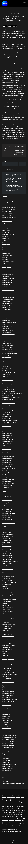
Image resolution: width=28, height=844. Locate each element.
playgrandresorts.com (8, 479)
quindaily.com (6, 756)
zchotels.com (5, 722)
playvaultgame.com (7, 477)
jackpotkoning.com (7, 454)
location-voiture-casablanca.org (11, 397)
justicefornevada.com (8, 303)
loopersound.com (7, 546)
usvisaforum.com (7, 540)
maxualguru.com (6, 267)
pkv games (16, 13)
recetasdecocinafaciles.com (9, 619)
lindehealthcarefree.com (8, 209)
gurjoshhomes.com (7, 563)
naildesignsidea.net (7, 620)
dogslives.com (6, 328)
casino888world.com (7, 414)
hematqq (4, 824)
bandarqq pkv (16, 795)
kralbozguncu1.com (7, 697)
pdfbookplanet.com (7, 330)
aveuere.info (5, 276)
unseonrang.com (6, 317)
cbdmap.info (5, 225)
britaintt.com (5, 778)
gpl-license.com (6, 676)
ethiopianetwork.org (7, 299)
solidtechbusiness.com (8, 389)
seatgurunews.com (7, 584)
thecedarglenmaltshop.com (9, 202)
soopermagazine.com (8, 739)
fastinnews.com (6, 449)
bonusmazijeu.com (7, 431)
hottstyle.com (6, 689)
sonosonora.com (6, 574)
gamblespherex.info (7, 359)
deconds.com (6, 779)
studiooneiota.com (7, 341)
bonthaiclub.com (6, 567)
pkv (3, 825)
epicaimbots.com (7, 661)
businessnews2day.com (8, 384)
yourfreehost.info (6, 559)
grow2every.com (6, 678)
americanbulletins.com (8, 636)
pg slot (20, 801)
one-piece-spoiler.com (8, 340)
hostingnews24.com (7, 687)
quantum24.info (6, 374)
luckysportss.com (6, 460)
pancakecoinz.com (7, 238)
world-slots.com (6, 232)
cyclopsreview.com (7, 649)
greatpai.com (5, 622)
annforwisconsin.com (8, 525)
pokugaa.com (6, 476)
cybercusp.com (6, 776)
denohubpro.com (6, 336)
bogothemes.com (7, 555)
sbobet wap (21, 818)
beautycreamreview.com (9, 645)
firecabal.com (6, 670)
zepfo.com (5, 724)
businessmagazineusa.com (9, 378)
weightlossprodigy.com (8, 261)
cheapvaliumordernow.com (9, 407)
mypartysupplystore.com (8, 523)
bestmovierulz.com (7, 542)
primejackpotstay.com (8, 474)
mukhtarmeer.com (7, 707)
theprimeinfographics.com (9, 405)
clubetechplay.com (7, 441)
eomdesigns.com (6, 363)
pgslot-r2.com (6, 718)
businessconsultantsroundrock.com (11, 772)
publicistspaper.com (7, 755)
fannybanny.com (6, 451)
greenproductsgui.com (8, 280)
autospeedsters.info (7, 349)
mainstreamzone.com (8, 292)
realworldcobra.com (7, 345)
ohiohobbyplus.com (7, 553)
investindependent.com (8, 695)
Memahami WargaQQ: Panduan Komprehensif (12, 182)
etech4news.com (7, 663)
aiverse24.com (6, 760)
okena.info (5, 590)
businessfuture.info (7, 221)
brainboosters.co (6, 515)
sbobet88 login (19, 820)
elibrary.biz (5, 597)
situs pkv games (9, 799)
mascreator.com (6, 703)
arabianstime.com (7, 640)
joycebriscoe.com (7, 519)
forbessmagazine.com (8, 672)
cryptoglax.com (6, 551)
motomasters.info (7, 368)
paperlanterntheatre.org (8, 624)
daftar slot (20, 825)
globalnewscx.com (7, 326)
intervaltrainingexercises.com (10, 420)
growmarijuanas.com (7, 294)
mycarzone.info (6, 370)
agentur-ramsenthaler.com (9, 361)
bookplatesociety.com (8, 571)
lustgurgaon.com (6, 249)
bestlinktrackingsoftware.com (10, 428)
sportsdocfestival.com (8, 483)
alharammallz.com (7, 634)
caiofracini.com (6, 313)
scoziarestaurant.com (8, 747)
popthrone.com (6, 230)
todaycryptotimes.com (8, 732)
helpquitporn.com (7, 684)
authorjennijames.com (8, 607)
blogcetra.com (6, 320)
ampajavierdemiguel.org (8, 513)
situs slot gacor (6, 804)
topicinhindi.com (6, 205)
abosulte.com (6, 758)
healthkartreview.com (8, 682)
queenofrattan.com (7, 332)
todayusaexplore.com (8, 502)
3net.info (4, 586)
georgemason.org (7, 204)
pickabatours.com (7, 215)
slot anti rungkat (13, 802)
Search (4, 161)
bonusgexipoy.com (7, 437)
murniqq (19, 822)
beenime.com (6, 408)
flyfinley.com (5, 240)
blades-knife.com (7, 338)
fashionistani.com (7, 666)
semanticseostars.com (8, 290)
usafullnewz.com (6, 496)
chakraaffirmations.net (8, 246)
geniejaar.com (6, 251)
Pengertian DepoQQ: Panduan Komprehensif (13, 178)
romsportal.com (6, 481)
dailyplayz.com (6, 445)
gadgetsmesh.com (7, 301)
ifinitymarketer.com (7, 453)
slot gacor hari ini (12, 829)
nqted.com (5, 710)
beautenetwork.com (7, 766)
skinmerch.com (6, 538)
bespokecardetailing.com (9, 594)
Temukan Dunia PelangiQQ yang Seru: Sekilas (13, 189)
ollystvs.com (5, 324)
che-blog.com (6, 236)
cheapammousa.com (8, 615)
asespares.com (6, 638)
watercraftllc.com (7, 628)
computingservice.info (8, 311)
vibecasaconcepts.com (8, 372)
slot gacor (15, 801)
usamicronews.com (7, 464)
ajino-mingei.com (7, 557)
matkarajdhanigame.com (9, 228)
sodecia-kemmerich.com (9, 410)
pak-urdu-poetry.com (8, 318)
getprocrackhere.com (8, 447)
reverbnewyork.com (7, 536)
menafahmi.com (6, 705)
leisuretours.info (6, 305)
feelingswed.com (6, 668)
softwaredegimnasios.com (9, 737)
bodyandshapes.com (7, 770)
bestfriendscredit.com (8, 596)
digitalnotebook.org (7, 265)
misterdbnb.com (6, 416)
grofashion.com (6, 466)
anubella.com (6, 762)
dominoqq (16, 824)
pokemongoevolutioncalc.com (10, 468)
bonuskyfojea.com (7, 433)
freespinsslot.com (7, 272)
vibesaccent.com (7, 511)
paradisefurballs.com (7, 274)
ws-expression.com (7, 720)
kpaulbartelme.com (7, 399)
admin (4, 26)
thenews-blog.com (7, 730)
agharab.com (5, 613)
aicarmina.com (6, 521)
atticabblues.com (7, 642)
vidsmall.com (5, 382)
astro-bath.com (6, 601)
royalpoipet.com (6, 424)
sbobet (4, 801)
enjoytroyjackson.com (8, 659)
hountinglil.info (6, 244)
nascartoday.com (7, 709)
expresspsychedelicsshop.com (10, 664)
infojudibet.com (6, 223)
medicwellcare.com (7, 380)
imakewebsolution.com (8, 234)
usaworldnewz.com (7, 500)
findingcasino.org (6, 343)
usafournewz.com (7, 505)
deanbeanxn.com (7, 226)
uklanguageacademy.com (9, 207)
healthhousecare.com (8, 680)
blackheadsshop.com (8, 395)
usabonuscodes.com (7, 733)
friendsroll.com (6, 578)
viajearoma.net (6, 609)
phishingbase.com (7, 470)
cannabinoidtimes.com (8, 278)
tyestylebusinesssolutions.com (10, 422)
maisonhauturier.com (8, 701)
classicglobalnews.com (8, 774)
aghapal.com (5, 603)
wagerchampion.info (7, 351)
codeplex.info (5, 588)
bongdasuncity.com (7, 269)
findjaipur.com (6, 527)
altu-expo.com (6, 605)
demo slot (14, 818)
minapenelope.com (7, 548)
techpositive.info (6, 315)
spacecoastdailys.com (8, 741)
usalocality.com (6, 504)
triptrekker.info (6, 364)
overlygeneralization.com (9, 297)
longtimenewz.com (7, 458)
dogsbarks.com (6, 655)
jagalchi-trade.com (7, 544)
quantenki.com (6, 376)
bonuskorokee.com (7, 435)
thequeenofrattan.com (8, 334)
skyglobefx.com (6, 357)
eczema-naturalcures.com (9, 599)
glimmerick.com (6, 530)
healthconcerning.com (8, 282)
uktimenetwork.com (7, 498)
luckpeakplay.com (7, 462)
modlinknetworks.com (8, 456)
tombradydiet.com (7, 565)
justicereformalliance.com (9, 550)
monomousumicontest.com (9, 353)
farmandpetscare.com (8, 309)
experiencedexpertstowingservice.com (12, 393)
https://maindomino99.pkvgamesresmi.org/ (13, 831)
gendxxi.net (5, 366)
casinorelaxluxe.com (7, 439)
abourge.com (5, 630)
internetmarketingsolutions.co (10, 322)
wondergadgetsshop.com (9, 582)
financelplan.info (6, 219)
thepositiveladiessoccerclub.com (11, 617)
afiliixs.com (5, 632)
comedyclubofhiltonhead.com (10, 401)
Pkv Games (5, 13)
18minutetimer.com (7, 288)
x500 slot (16, 799)
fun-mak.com (6, 412)
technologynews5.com (8, 726)
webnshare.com (6, 295)
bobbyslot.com (6, 253)
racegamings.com (7, 472)
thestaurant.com (6, 426)
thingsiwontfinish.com (8, 487)
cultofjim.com (6, 528)
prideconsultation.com (8, 242)
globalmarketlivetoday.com (9, 674)
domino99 (9, 795)
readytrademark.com (8, 743)
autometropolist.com (8, 643)
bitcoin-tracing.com (7, 768)
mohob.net (5, 259)
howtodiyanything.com (8, 691)
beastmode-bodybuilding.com (10, 217)
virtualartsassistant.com (8, 403)
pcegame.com (6, 716)
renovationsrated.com (8, 745)
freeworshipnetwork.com (8, 626)
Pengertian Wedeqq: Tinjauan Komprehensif (13, 175)
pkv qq (4, 795)
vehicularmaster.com (8, 509)
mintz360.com (6, 257)
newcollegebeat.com (7, 534)
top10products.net (7, 213)
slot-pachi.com (6, 271)
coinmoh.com (6, 647)
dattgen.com (5, 651)
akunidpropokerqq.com (8, 592)
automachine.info (7, 347)
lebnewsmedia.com (7, 573)
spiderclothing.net (7, 580)
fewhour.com (5, 286)
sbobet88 (11, 820)
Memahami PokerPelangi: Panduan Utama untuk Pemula (14, 186)
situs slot (22, 799)
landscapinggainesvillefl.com (10, 699)
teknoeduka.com (6, 728)
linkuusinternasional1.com (9, 576)
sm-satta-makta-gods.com (9, 735)
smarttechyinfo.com (7, 263)
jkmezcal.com (6, 418)
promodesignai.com (7, 753)
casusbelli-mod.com (7, 569)
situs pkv (12, 797)
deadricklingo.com (7, 355)
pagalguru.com (6, 714)
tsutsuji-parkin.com (7, 611)
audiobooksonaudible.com (9, 764)
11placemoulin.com (7, 255)
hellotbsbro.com (6, 307)
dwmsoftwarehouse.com (8, 657)
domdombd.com (6, 443)
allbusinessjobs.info (7, 211)
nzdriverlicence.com (7, 712)
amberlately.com (6, 517)
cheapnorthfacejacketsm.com (10, 561)
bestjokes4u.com (6, 248)
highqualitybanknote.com (9, 686)
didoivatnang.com (7, 653)
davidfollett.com (6, 532)
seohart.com (5, 749)
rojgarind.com (6, 284)
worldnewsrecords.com (8, 385)
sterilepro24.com (6, 387)
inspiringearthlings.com (8, 693)
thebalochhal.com (7, 507)
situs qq (9, 806)
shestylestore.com (7, 485)
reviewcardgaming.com (8, 391)
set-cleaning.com (7, 751)
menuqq (13, 822)
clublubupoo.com (7, 430)
